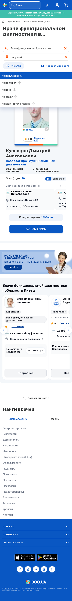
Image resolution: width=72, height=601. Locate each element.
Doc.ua (7, 588)
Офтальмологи (12, 462)
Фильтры (16, 65)
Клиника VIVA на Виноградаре (21, 192)
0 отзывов (18, 326)
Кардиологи (10, 445)
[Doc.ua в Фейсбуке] (20, 569)
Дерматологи (11, 439)
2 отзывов (65, 323)
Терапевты (9, 503)
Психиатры (9, 480)
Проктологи (10, 474)
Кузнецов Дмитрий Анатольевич (28, 153)
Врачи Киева (12, 21)
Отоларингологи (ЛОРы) (17, 457)
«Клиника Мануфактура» (26, 333)
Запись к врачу (36, 229)
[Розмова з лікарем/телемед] (36, 262)
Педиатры (9, 468)
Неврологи (9, 451)
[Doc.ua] (5, 5)
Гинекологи (10, 434)
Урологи (8, 509)
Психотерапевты (13, 491)
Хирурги (8, 514)
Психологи (9, 486)
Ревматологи (11, 497)
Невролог (13, 161)
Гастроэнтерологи (14, 428)
